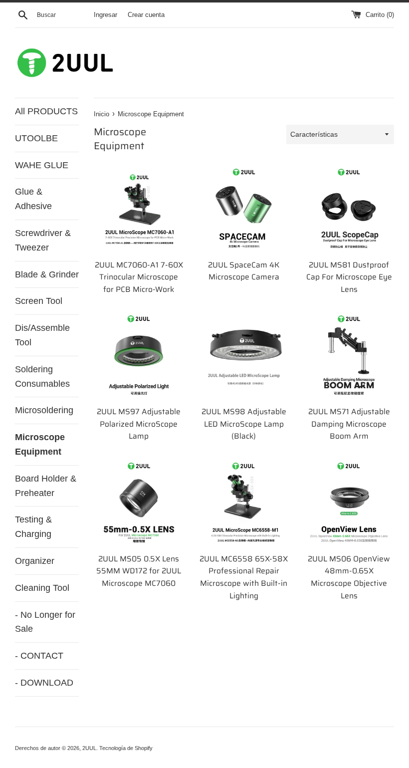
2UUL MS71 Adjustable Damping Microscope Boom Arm (349, 424)
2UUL (89, 748)
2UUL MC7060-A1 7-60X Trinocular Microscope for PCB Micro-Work (139, 277)
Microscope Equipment (40, 444)
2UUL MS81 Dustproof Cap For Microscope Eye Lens (349, 277)
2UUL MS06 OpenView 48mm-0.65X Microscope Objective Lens (349, 577)
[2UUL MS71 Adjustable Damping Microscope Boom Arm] (349, 355)
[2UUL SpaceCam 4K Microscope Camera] (244, 209)
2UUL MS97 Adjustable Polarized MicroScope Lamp (139, 424)
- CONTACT (39, 656)
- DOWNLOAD (44, 683)
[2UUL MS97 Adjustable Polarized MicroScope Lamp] (139, 355)
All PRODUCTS (46, 111)
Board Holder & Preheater (45, 486)
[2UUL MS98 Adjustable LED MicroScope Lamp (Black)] (244, 355)
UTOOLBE (36, 138)
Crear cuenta (146, 14)
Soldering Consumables (42, 376)
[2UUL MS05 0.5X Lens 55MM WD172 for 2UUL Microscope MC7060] (139, 503)
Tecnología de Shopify (126, 748)
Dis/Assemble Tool (42, 335)
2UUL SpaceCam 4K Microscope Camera (243, 271)
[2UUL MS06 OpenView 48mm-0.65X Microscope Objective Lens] (349, 503)
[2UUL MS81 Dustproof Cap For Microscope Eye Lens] (349, 209)
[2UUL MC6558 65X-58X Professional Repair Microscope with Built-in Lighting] (244, 503)
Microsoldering (44, 410)
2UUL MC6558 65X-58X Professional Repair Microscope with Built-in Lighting (244, 577)
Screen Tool (38, 301)
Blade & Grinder (47, 274)
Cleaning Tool (42, 588)
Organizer (34, 561)
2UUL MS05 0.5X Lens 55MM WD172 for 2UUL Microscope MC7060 (138, 571)
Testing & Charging (33, 526)
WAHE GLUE (41, 165)
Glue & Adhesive (33, 199)
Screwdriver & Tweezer (43, 240)
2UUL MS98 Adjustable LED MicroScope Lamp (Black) (244, 424)
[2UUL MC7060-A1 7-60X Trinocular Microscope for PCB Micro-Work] (139, 209)
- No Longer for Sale (45, 622)
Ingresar (105, 14)
